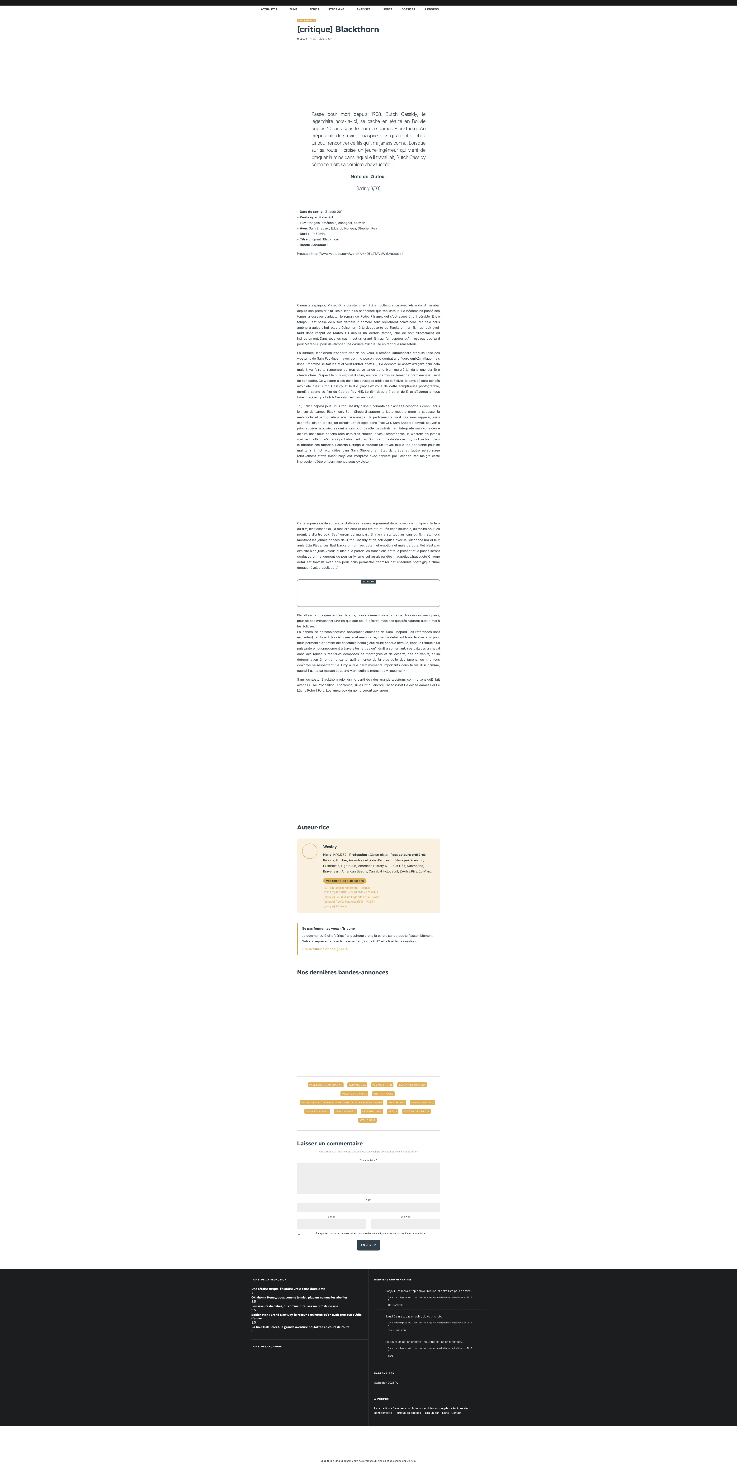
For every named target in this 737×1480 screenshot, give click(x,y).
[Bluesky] (465, 3)
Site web (406, 1216)
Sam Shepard (346, 1111)
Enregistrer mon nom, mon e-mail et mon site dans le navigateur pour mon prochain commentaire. (371, 1233)
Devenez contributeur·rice (409, 1408)
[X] (442, 3)
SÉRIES (314, 9)
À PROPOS (431, 9)
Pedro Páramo (423, 1102)
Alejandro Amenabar (326, 1084)
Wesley (302, 38)
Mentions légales (439, 1408)
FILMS (293, 9)
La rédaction (382, 1408)
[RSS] (483, 3)
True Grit (368, 1120)
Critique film (306, 20)
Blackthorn (383, 1084)
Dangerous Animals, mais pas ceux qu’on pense (366, 593)
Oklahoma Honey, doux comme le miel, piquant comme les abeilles (299, 1297)
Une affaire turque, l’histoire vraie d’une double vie (288, 1289)
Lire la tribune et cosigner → (325, 949)
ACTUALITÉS (269, 9)
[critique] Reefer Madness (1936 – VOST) (349, 901)
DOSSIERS (408, 9)
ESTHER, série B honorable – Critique (347, 887)
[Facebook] (437, 3)
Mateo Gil (397, 1102)
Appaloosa (358, 1084)
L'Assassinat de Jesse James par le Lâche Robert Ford (342, 1102)
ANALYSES (363, 9)
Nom (368, 1199)
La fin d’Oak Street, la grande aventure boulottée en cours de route (300, 1327)
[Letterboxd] (471, 3)
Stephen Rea (373, 1111)
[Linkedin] (460, 3)
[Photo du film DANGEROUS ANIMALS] (310, 593)
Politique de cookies (408, 1412)
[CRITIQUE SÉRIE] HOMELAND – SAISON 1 (351, 892)
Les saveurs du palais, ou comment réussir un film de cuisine (294, 1306)
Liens (445, 1412)
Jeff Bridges (384, 1093)
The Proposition (417, 1111)
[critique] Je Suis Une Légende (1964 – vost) (351, 897)
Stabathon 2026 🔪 (386, 1382)
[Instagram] (448, 3)
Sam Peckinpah (318, 1111)
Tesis (393, 1111)
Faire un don (432, 1412)
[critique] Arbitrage (335, 906)
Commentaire (368, 1160)
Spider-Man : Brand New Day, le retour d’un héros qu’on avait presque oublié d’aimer (306, 1316)
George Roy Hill (355, 1093)
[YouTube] (454, 3)
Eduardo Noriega (413, 1084)
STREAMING (336, 9)
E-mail (331, 1216)
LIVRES (387, 9)
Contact (456, 1412)
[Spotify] (477, 3)
